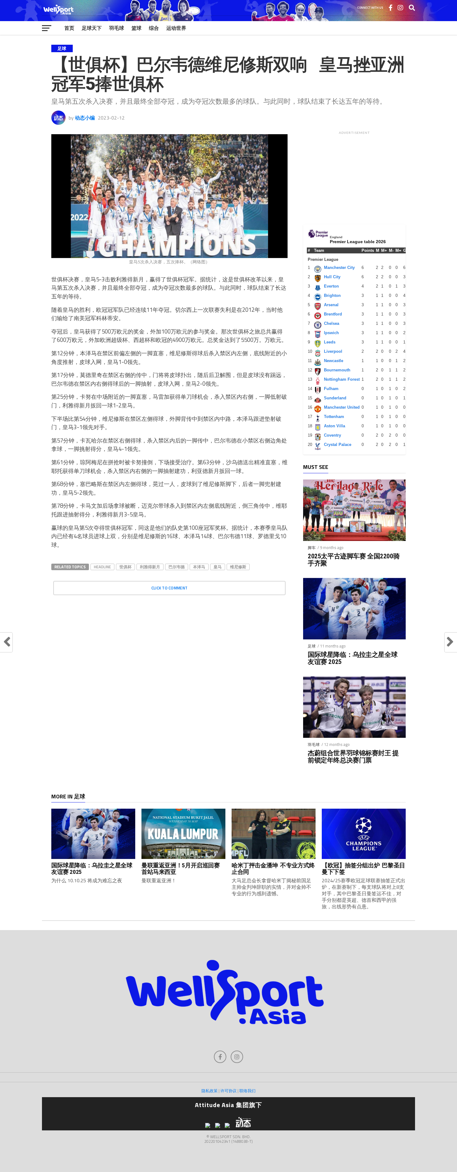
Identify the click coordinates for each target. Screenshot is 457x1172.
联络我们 (247, 1091)
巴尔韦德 (176, 567)
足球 (312, 646)
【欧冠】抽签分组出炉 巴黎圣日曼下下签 (363, 868)
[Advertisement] (354, 176)
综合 (154, 28)
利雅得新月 (150, 567)
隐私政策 (209, 1091)
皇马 (218, 567)
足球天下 (92, 28)
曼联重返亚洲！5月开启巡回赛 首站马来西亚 (180, 868)
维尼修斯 (238, 567)
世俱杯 (125, 567)
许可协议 (228, 1091)
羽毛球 (116, 28)
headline (102, 567)
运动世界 (176, 28)
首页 (69, 28)
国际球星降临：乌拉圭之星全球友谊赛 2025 (352, 658)
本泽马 (199, 567)
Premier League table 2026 (358, 241)
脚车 (312, 548)
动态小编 (85, 117)
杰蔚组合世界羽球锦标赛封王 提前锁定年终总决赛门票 (353, 757)
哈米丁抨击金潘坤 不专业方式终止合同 (273, 868)
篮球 (136, 28)
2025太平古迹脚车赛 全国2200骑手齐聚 (353, 560)
